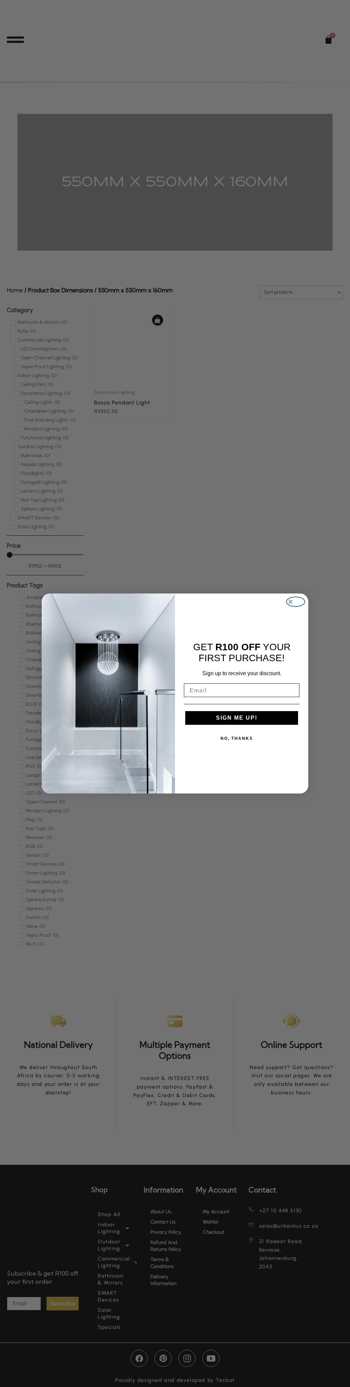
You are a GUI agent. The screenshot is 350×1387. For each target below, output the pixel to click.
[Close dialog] (295, 601)
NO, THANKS (236, 738)
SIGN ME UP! (236, 718)
